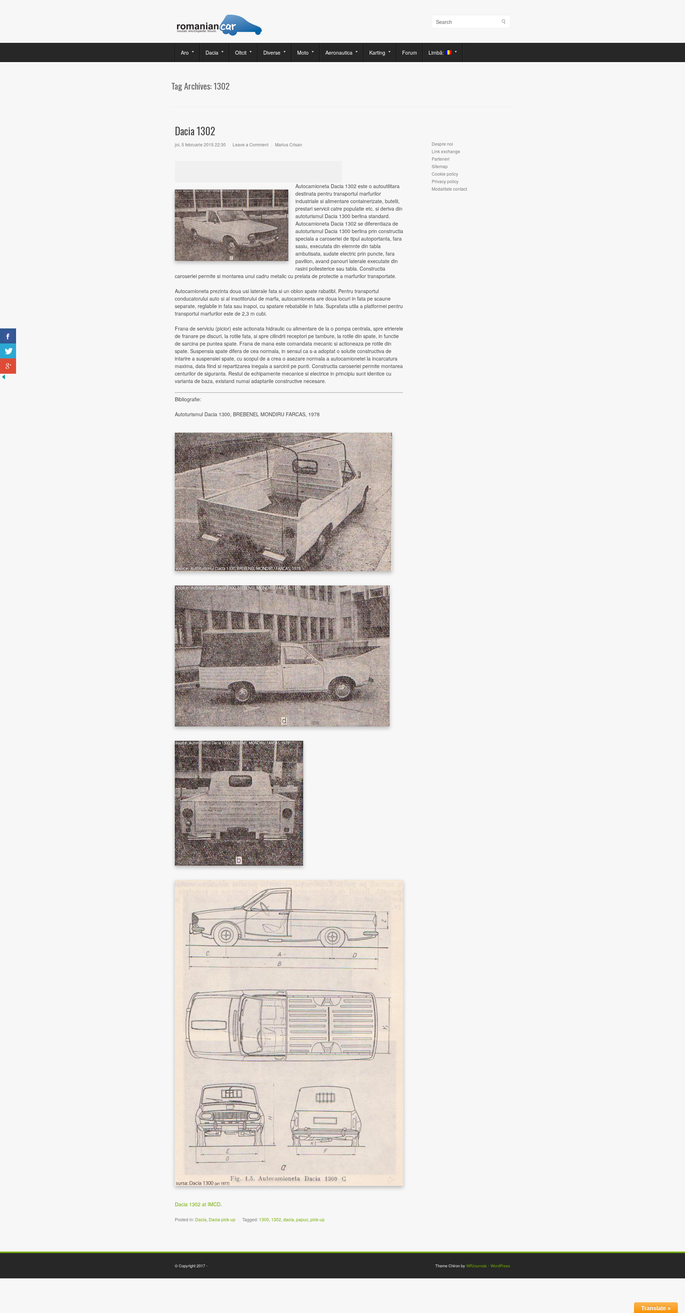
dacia (288, 1219)
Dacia (209, 52)
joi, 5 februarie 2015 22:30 (200, 144)
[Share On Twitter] (8, 351)
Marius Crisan (288, 144)
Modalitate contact (449, 189)
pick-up (317, 1219)
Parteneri (441, 159)
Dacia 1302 (195, 131)
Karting (374, 52)
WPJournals (476, 1265)
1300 (264, 1219)
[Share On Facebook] (8, 336)
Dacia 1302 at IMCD (197, 1204)
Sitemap (440, 166)
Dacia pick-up (222, 1219)
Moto (300, 52)
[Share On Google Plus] (8, 366)
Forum (409, 52)
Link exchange (446, 151)
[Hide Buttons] (3, 378)
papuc (302, 1219)
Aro (182, 52)
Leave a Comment (250, 144)
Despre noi (442, 144)
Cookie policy (445, 174)
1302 (276, 1219)
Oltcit (238, 52)
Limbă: (434, 52)
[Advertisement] (258, 171)
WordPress (500, 1265)
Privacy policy (445, 181)
